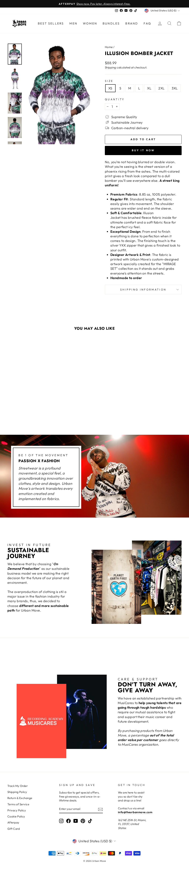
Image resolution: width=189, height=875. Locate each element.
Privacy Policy (16, 810)
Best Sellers (51, 23)
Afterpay (13, 822)
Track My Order (17, 786)
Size (109, 81)
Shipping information (143, 289)
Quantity (115, 99)
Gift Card (13, 828)
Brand (131, 23)
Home (109, 47)
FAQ (147, 23)
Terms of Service (18, 804)
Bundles (111, 23)
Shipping (110, 67)
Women (90, 23)
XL (149, 88)
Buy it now (143, 150)
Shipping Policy (17, 792)
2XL (161, 88)
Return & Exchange (19, 798)
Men (73, 23)
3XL (175, 88)
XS (110, 88)
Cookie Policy (16, 816)
